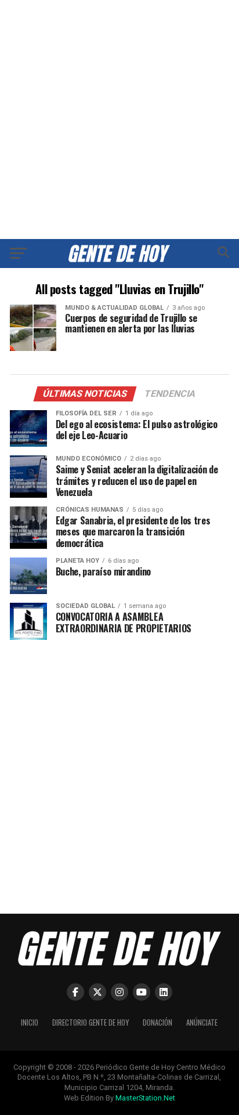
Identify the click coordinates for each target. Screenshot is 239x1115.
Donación (157, 1022)
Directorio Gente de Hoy (90, 1022)
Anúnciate (202, 1022)
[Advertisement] (119, 119)
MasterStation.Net (145, 1098)
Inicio (29, 1022)
